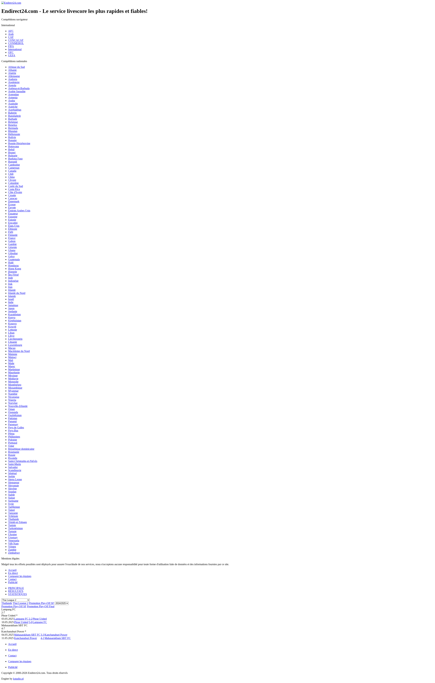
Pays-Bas (13, 430)
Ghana (11, 250)
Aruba (11, 100)
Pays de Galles (16, 427)
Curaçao (12, 198)
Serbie (11, 476)
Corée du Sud (15, 186)
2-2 (30, 618)
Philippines (14, 436)
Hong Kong (14, 268)
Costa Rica (14, 189)
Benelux (12, 125)
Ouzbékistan (15, 415)
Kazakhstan (14, 314)
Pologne (12, 439)
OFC (11, 52)
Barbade (12, 118)
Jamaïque (13, 305)
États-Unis (13, 225)
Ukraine (12, 534)
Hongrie (12, 271)
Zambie (12, 549)
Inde (10, 277)
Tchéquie (13, 516)
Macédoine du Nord (19, 351)
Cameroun (13, 167)
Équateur (13, 213)
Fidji (10, 231)
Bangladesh (14, 115)
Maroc (11, 366)
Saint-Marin (14, 464)
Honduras (13, 265)
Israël (11, 299)
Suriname (13, 500)
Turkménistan (15, 528)
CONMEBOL (16, 43)
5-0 (30, 622)
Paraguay (13, 424)
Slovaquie (13, 485)
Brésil (11, 149)
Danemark (13, 201)
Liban (11, 332)
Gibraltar (13, 253)
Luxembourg (15, 345)
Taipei (11, 510)
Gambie (12, 244)
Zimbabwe (14, 552)
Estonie (12, 219)
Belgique (13, 122)
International (15, 49)
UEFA (11, 55)
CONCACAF (15, 40)
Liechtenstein (15, 338)
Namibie (12, 393)
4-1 (42, 638)
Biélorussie (14, 134)
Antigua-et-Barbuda (19, 88)
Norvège (13, 403)
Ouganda (13, 412)
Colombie (13, 183)
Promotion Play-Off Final (40, 606)
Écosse (12, 204)
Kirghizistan (14, 320)
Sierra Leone (15, 479)
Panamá (12, 421)
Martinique (14, 369)
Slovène (12, 488)
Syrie (11, 503)
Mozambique (15, 387)
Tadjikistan (14, 506)
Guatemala (14, 259)
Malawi (12, 357)
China (11, 177)
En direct (13, 573)
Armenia (13, 97)
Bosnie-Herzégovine (19, 143)
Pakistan (12, 418)
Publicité (13, 582)
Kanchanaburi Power (56, 634)
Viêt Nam (13, 543)
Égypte (12, 207)
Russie (11, 455)
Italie (10, 302)
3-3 (42, 634)
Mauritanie (14, 372)
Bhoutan (12, 131)
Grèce (11, 256)
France (11, 238)
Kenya (11, 317)
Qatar (11, 445)
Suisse (11, 497)
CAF (11, 37)
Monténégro (14, 384)
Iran (10, 286)
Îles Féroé (13, 274)
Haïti (10, 262)
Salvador (13, 467)
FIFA (11, 46)
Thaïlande (13, 519)
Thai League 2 (20, 603)
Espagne (12, 216)
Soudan (12, 491)
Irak (10, 283)
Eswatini (13, 222)
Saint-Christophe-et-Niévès (22, 461)
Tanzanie (13, 513)
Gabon (11, 241)
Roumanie (13, 451)
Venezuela (13, 540)
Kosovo (12, 323)
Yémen (12, 546)
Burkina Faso (15, 158)
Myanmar (13, 390)
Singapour (13, 482)
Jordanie (12, 311)
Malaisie (12, 354)
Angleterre (14, 82)
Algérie (12, 73)
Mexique (13, 375)
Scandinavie (14, 470)
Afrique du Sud (16, 67)
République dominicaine (21, 448)
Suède (11, 494)
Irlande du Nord (16, 293)
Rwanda (12, 458)
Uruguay (13, 537)
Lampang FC (21, 618)
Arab (11, 34)
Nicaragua (13, 396)
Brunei (11, 152)
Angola (12, 85)
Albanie (12, 70)
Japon (11, 308)
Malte (11, 363)
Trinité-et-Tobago (17, 522)
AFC (11, 31)
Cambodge (14, 164)
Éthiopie (12, 228)
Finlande (13, 235)
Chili (10, 173)
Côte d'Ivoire (15, 192)
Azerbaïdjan (14, 109)
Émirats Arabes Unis (19, 210)
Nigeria (12, 400)
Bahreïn (12, 112)
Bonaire (12, 140)
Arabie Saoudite (16, 91)
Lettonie (12, 329)
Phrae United (40, 618)
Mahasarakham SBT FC (27, 634)
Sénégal (12, 473)
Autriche (13, 106)
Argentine (13, 94)
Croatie (12, 195)
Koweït (12, 326)
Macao (11, 348)
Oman (11, 409)
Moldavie (13, 378)
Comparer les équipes (19, 576)
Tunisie (12, 525)
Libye (11, 335)
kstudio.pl (18, 678)
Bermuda (13, 128)
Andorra (12, 79)
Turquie (12, 531)
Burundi (12, 161)
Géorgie (12, 247)
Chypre (12, 180)
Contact (12, 579)
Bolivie (12, 137)
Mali (10, 360)
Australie (13, 103)
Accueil (12, 570)
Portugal (12, 442)
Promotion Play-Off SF (41, 603)
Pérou (11, 433)
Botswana (13, 146)
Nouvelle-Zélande (18, 406)
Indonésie (13, 280)
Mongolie (13, 381)
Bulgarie (12, 155)
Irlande (12, 290)
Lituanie (12, 341)
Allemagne (14, 76)
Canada (12, 170)
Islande (12, 296)
